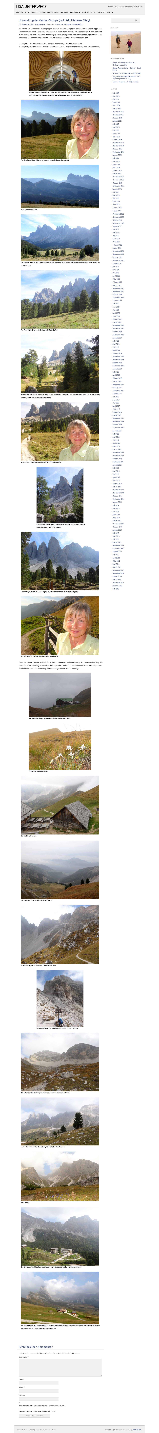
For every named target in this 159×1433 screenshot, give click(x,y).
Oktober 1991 (117, 586)
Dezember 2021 (118, 251)
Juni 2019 (116, 344)
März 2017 (116, 409)
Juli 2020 (116, 304)
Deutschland (53, 12)
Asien (27, 12)
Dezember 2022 (118, 214)
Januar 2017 (117, 415)
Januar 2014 (117, 521)
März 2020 (116, 316)
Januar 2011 (117, 567)
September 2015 (118, 462)
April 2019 (116, 350)
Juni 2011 (116, 564)
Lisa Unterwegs (31, 7)
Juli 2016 (116, 434)
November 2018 (118, 360)
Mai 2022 (116, 236)
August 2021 (117, 263)
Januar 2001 (117, 580)
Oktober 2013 (117, 527)
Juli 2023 (116, 192)
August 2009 (117, 576)
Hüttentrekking (77, 24)
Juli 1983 (116, 589)
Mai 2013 (116, 539)
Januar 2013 (117, 542)
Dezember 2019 (118, 325)
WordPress (137, 1430)
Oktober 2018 (117, 363)
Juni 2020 (116, 307)
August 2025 (117, 121)
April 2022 (116, 239)
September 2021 (118, 260)
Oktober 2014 (117, 496)
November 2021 (118, 254)
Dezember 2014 (118, 490)
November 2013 (118, 524)
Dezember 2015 (118, 452)
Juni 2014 (116, 508)
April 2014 (116, 514)
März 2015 (116, 480)
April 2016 (116, 443)
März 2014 (116, 518)
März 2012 (116, 561)
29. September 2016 (26, 24)
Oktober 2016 (117, 425)
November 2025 (118, 115)
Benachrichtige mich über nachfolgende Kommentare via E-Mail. (42, 1406)
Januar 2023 (117, 211)
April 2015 (116, 477)
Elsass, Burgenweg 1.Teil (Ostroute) (126, 82)
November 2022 (118, 217)
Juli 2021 (116, 267)
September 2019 (118, 335)
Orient (34, 12)
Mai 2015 (116, 474)
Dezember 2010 (118, 570)
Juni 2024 (116, 161)
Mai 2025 (116, 130)
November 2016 (118, 422)
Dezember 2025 (118, 112)
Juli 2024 (116, 158)
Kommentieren (40, 24)
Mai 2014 (116, 511)
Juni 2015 (116, 471)
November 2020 (118, 291)
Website (22, 1395)
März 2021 (116, 279)
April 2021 (116, 276)
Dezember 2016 (118, 418)
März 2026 (116, 105)
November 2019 (118, 329)
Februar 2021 (117, 282)
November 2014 (118, 493)
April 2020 (116, 313)
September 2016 (118, 428)
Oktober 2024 (117, 149)
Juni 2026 (116, 96)
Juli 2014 (116, 505)
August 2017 (117, 394)
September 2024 (118, 152)
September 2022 (118, 223)
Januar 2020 (117, 322)
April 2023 (116, 202)
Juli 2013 (116, 533)
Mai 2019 (116, 347)
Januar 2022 (117, 248)
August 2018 (117, 369)
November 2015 (118, 456)
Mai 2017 (116, 403)
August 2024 (117, 155)
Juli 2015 (116, 468)
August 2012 (117, 552)
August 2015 (117, 465)
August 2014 (117, 502)
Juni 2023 (116, 195)
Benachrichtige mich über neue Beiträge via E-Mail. (37, 1411)
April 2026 (116, 102)
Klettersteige (99, 12)
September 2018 (118, 366)
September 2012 (118, 549)
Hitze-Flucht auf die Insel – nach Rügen (127, 73)
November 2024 (118, 146)
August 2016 (117, 431)
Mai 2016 (116, 440)
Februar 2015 (117, 483)
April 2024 (116, 164)
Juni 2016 (116, 437)
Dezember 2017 (118, 384)
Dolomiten (67, 24)
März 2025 (116, 136)
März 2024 (116, 167)
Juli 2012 (116, 555)
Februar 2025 (117, 140)
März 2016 (116, 446)
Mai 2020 (116, 310)
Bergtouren (87, 12)
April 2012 (116, 558)
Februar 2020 (117, 319)
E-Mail (21, 1388)
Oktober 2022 (117, 220)
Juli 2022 (116, 229)
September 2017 (118, 391)
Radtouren (75, 12)
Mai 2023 (116, 198)
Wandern (64, 12)
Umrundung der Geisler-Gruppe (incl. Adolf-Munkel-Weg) (54, 20)
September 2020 (118, 298)
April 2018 (116, 375)
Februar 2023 (117, 208)
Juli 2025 (116, 124)
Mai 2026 (116, 99)
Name (21, 1380)
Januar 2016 (117, 449)
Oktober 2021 (117, 257)
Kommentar (23, 1357)
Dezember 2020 (118, 288)
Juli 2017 (116, 397)
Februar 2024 (117, 171)
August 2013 (117, 530)
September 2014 (118, 499)
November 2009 (118, 573)
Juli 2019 (116, 341)
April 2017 (116, 406)
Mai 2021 (116, 273)
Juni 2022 (116, 233)
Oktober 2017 (117, 387)
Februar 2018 (117, 378)
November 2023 (118, 180)
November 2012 (118, 545)
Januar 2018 (117, 381)
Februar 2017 (117, 412)
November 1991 (118, 583)
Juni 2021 (116, 270)
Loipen (110, 12)
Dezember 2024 (118, 143)
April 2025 (116, 133)
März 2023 (116, 205)
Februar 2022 (117, 245)
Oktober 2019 (117, 332)
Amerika (19, 12)
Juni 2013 (116, 536)
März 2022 (116, 242)
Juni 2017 (116, 400)
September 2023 (118, 186)
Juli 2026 (116, 93)
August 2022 (117, 226)
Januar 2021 (117, 285)
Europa (42, 12)
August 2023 (117, 189)
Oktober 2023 (117, 183)
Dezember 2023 (118, 177)
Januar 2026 (117, 109)
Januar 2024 (117, 174)
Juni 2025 (116, 127)
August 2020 (117, 301)
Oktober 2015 (117, 459)
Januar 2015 (117, 487)
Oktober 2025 (117, 118)
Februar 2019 (117, 353)
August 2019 (117, 338)
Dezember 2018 (118, 356)
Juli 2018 (116, 372)
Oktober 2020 (117, 294)
